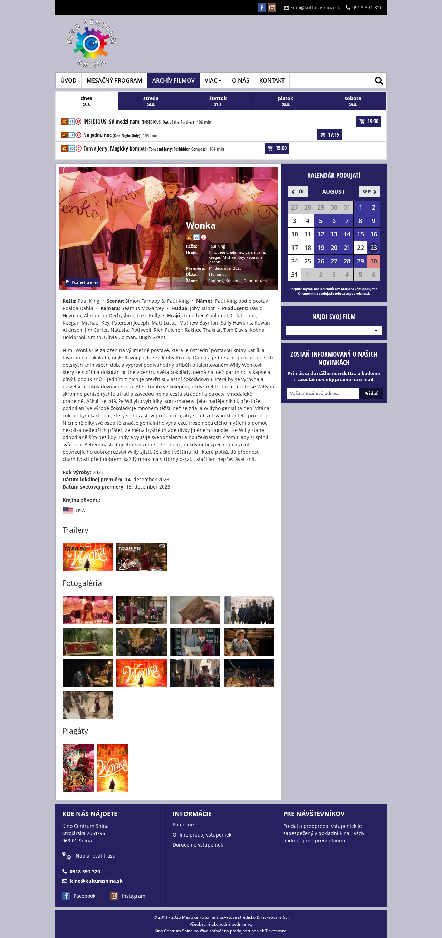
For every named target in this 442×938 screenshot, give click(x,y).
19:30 (372, 121)
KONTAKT (272, 80)
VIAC (212, 80)
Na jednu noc (111, 135)
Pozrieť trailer (84, 282)
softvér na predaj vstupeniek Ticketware (248, 931)
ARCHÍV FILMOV (173, 80)
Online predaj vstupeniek (202, 834)
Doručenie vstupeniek (198, 844)
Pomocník (184, 824)
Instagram (133, 895)
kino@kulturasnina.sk (315, 7)
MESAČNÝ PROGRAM (114, 80)
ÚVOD (68, 80)
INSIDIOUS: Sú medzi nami (138, 122)
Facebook (84, 895)
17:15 (333, 134)
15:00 (281, 148)
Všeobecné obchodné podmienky (221, 924)
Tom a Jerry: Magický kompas (145, 149)
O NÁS (240, 80)
